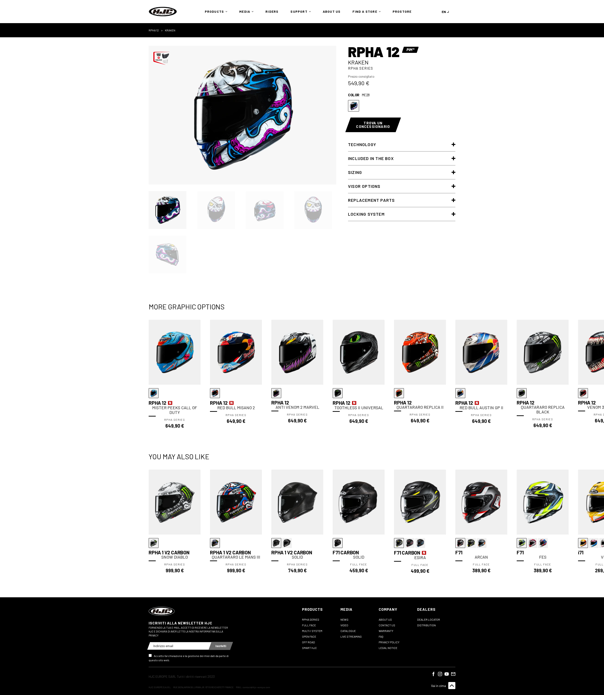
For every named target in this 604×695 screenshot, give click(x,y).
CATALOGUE (348, 630)
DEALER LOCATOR (428, 619)
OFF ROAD (308, 642)
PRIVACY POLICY (389, 642)
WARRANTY (386, 630)
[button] (215, 11)
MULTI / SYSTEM (312, 630)
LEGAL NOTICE (388, 647)
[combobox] (446, 11)
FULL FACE (309, 625)
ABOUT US (385, 619)
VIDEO (344, 625)
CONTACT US (387, 625)
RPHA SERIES (310, 619)
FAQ (381, 636)
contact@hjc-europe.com (256, 687)
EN (444, 12)
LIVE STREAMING (351, 636)
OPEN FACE (309, 636)
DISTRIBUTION (426, 625)
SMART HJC (309, 647)
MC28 (353, 106)
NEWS (344, 619)
